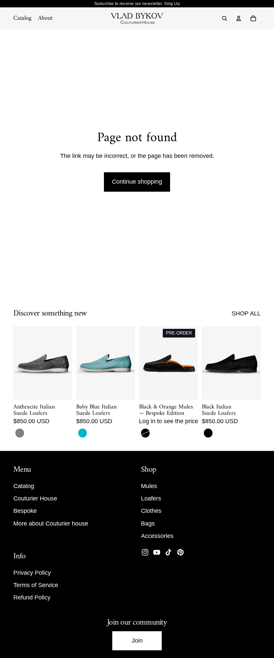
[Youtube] (157, 552)
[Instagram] (145, 552)
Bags (148, 523)
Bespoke (25, 510)
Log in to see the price (168, 421)
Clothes (151, 510)
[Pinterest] (180, 552)
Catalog (23, 486)
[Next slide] (64, 363)
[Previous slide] (20, 363)
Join (137, 640)
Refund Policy (31, 597)
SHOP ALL (246, 313)
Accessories (157, 536)
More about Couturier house (50, 523)
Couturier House (35, 498)
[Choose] (62, 389)
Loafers (151, 498)
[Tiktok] (168, 552)
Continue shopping (137, 181)
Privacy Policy (32, 572)
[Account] (238, 18)
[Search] (224, 18)
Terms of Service (35, 585)
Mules (149, 486)
